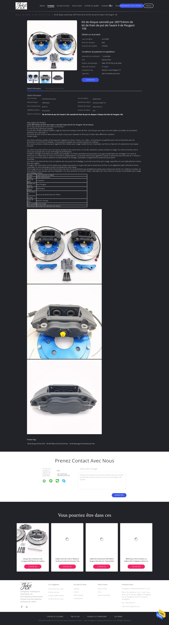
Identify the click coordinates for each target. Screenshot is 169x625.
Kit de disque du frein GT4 (36, 444)
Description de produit (55, 88)
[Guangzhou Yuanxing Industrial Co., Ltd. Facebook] (21, 607)
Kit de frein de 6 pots (56, 599)
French (149, 6)
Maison (42, 6)
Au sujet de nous (63, 6)
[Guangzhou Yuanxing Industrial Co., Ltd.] (46, 481)
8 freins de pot (53, 592)
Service (76, 592)
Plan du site (75, 616)
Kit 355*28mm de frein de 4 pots (57, 444)
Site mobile (118, 616)
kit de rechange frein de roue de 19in (82, 444)
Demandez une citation (131, 6)
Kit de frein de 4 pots (56, 589)
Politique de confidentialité (97, 616)
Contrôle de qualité (91, 6)
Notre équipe (78, 595)
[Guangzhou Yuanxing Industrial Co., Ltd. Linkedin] (26, 607)
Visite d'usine (77, 6)
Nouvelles (118, 6)
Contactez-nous (107, 6)
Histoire (76, 589)
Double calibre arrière (56, 595)
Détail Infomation (34, 88)
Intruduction (78, 598)
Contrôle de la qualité (55, 616)
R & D (100, 592)
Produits (50, 6)
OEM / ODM (102, 589)
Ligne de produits (104, 595)
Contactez (90, 80)
